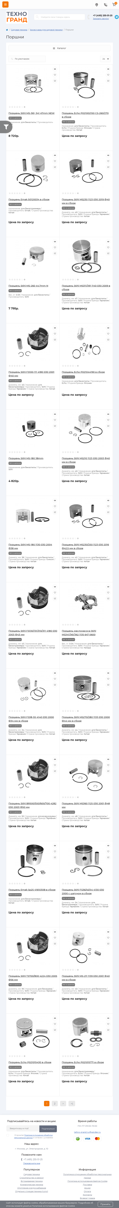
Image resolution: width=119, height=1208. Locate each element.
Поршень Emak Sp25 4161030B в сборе (32, 889)
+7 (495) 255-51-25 (102, 15)
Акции (87, 1188)
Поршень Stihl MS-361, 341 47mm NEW (32, 113)
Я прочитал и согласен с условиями (33, 1136)
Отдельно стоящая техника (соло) (31, 1191)
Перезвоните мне (31, 1163)
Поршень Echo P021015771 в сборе (83, 1062)
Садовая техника (19, 30)
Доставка (87, 1184)
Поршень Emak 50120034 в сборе (29, 199)
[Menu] (5, 4)
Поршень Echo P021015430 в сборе (30, 1062)
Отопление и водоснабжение (31, 1188)
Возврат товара (87, 1198)
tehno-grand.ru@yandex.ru (87, 1132)
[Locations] (96, 4)
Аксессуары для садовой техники (46, 30)
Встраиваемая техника (32, 1181)
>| (72, 1103)
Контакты (87, 1195)
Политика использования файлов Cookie (87, 1181)
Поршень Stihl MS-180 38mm (26, 458)
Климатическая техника (31, 1184)
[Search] (37, 17)
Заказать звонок (101, 18)
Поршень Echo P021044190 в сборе (83, 372)
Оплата (87, 1191)
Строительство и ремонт (32, 1178)
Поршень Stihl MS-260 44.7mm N (28, 285)
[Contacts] (105, 4)
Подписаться (48, 1129)
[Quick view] (55, 69)
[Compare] (55, 81)
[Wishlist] (55, 75)
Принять (105, 1204)
